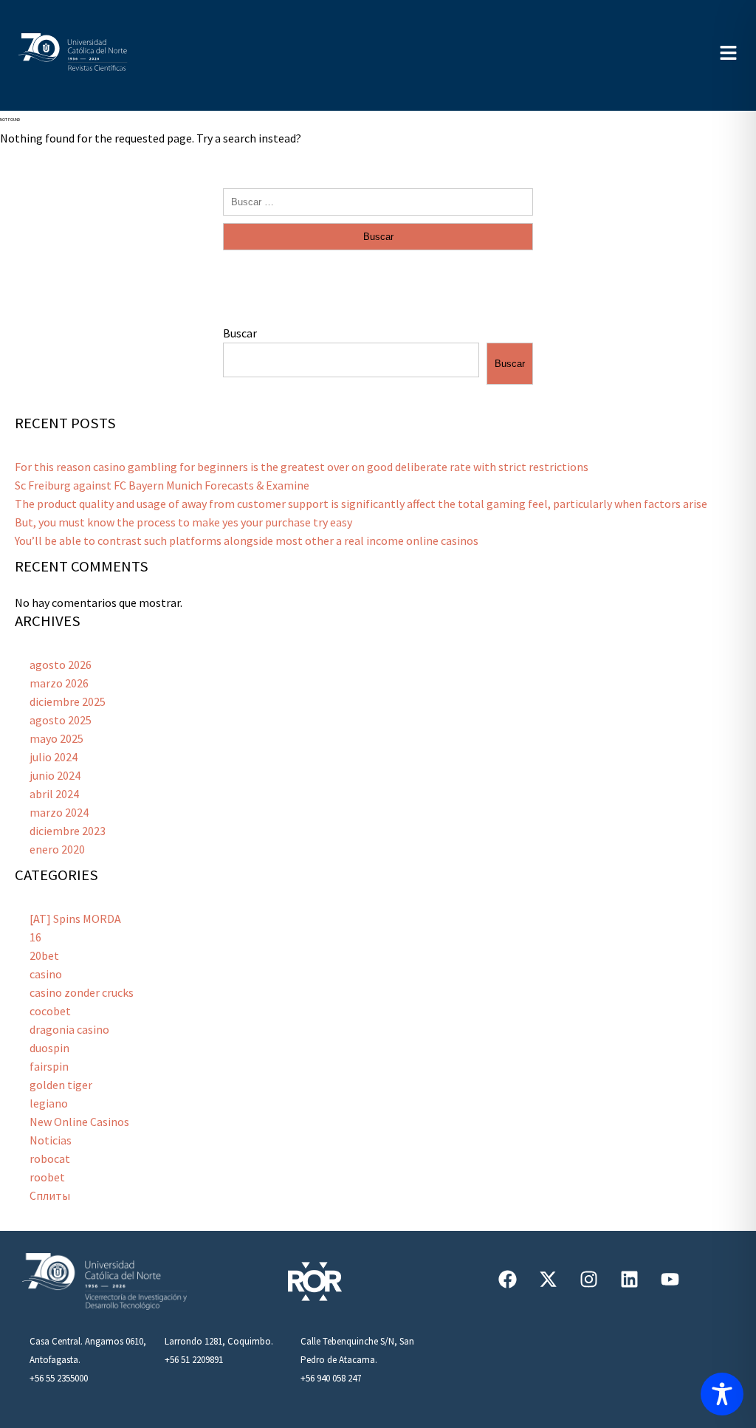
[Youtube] (669, 1278)
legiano (49, 1103)
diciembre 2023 (68, 830)
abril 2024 (54, 793)
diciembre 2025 (68, 701)
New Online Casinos (79, 1121)
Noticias (51, 1140)
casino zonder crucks (82, 992)
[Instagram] (588, 1278)
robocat (50, 1158)
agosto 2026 (61, 664)
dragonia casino (69, 1029)
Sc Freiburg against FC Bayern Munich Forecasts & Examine (162, 485)
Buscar (240, 333)
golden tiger (61, 1084)
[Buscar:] (378, 200)
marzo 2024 (59, 812)
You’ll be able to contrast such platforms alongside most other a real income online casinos (246, 540)
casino (46, 974)
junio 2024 (55, 775)
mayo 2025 (56, 738)
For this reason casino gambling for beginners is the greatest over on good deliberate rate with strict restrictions (301, 466)
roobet (47, 1177)
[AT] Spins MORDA (75, 918)
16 (35, 937)
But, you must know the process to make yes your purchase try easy (183, 522)
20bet (44, 955)
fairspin (49, 1066)
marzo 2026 (59, 683)
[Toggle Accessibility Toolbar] (722, 1394)
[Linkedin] (629, 1278)
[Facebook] (507, 1278)
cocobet (50, 1010)
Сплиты (50, 1195)
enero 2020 (57, 849)
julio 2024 (54, 756)
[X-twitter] (547, 1278)
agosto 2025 (61, 720)
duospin (49, 1047)
